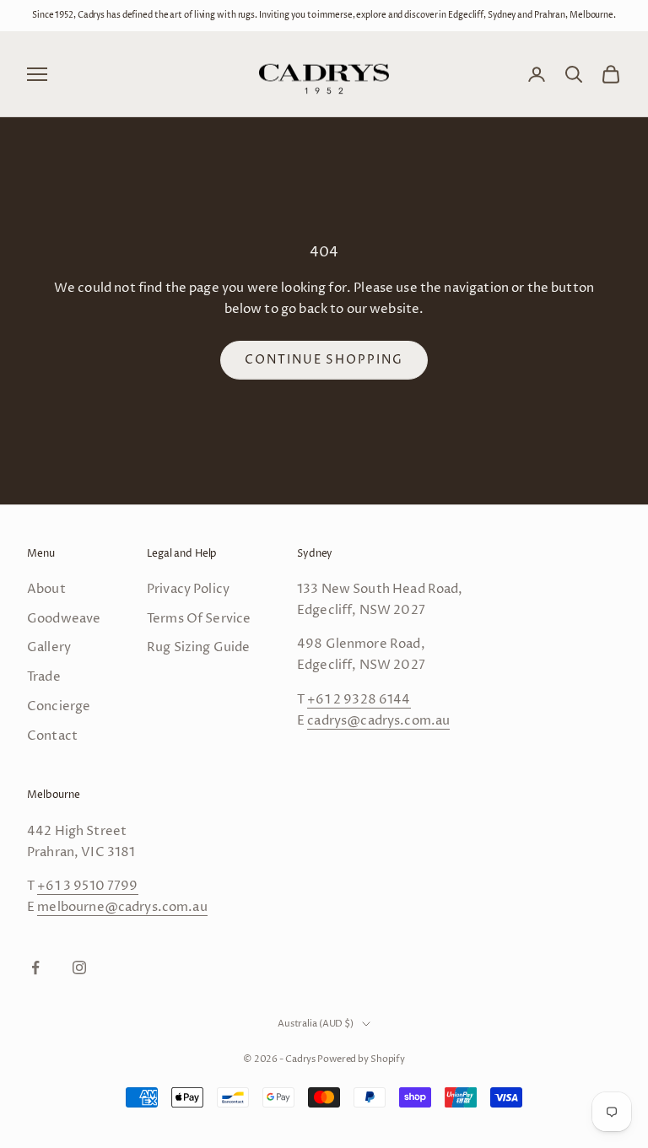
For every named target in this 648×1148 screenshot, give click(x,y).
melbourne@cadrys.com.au (122, 907)
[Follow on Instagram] (79, 967)
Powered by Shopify (361, 1059)
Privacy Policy (188, 589)
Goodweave (63, 619)
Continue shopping (324, 360)
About (46, 589)
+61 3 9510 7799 (87, 886)
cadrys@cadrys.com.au (378, 721)
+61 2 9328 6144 (358, 700)
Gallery (49, 647)
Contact (52, 736)
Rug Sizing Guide (198, 647)
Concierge (58, 706)
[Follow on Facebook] (35, 967)
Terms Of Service (199, 619)
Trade (44, 677)
